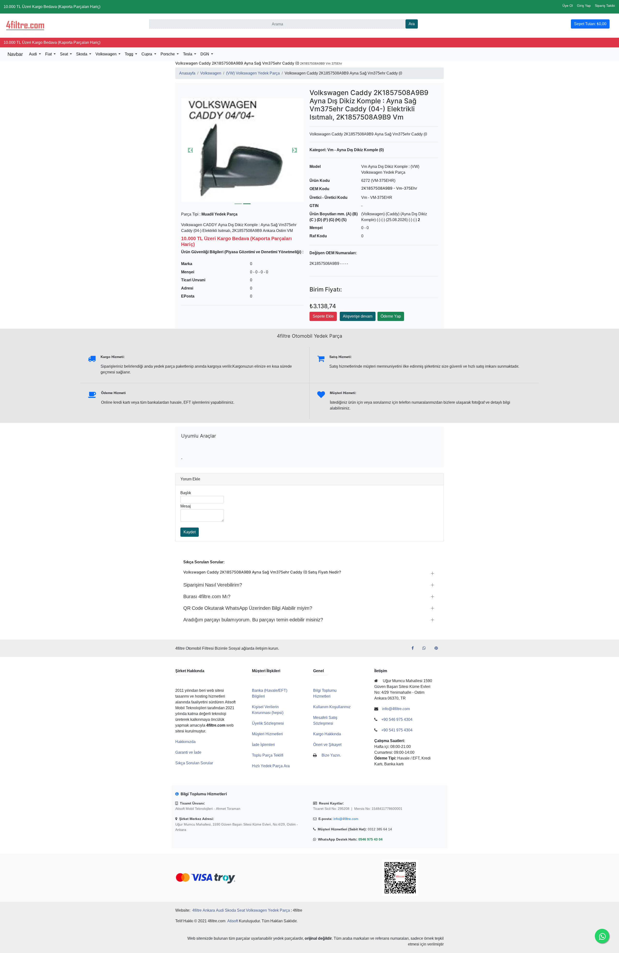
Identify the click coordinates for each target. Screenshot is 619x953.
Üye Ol (567, 5)
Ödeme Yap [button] (391, 316)
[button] (242, 150)
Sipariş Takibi (605, 5)
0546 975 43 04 (370, 839)
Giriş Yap (584, 5)
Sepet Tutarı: (590, 24)
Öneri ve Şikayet (327, 744)
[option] (242, 150)
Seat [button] (64, 54)
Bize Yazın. (331, 755)
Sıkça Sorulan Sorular (194, 763)
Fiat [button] (49, 54)
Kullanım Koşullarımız (332, 707)
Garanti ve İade (188, 752)
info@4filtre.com (345, 818)
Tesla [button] (188, 54)
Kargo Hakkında (327, 734)
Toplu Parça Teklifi (267, 755)
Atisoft (232, 921)
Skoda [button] (82, 54)
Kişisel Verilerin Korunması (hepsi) (267, 709)
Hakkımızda (185, 742)
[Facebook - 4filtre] (415, 648)
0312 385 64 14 (380, 829)
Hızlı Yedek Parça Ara (271, 766)
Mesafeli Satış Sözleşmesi (325, 720)
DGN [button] (205, 54)
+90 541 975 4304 (397, 730)
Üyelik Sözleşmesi (268, 723)
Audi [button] (33, 54)
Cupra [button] (147, 54)
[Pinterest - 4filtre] (438, 648)
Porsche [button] (168, 54)
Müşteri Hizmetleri (267, 734)
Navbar (15, 54)
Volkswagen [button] (107, 54)
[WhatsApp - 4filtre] (426, 648)
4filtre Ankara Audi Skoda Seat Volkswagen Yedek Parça (241, 910)
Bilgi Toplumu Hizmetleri (325, 693)
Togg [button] (129, 54)
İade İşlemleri (263, 744)
